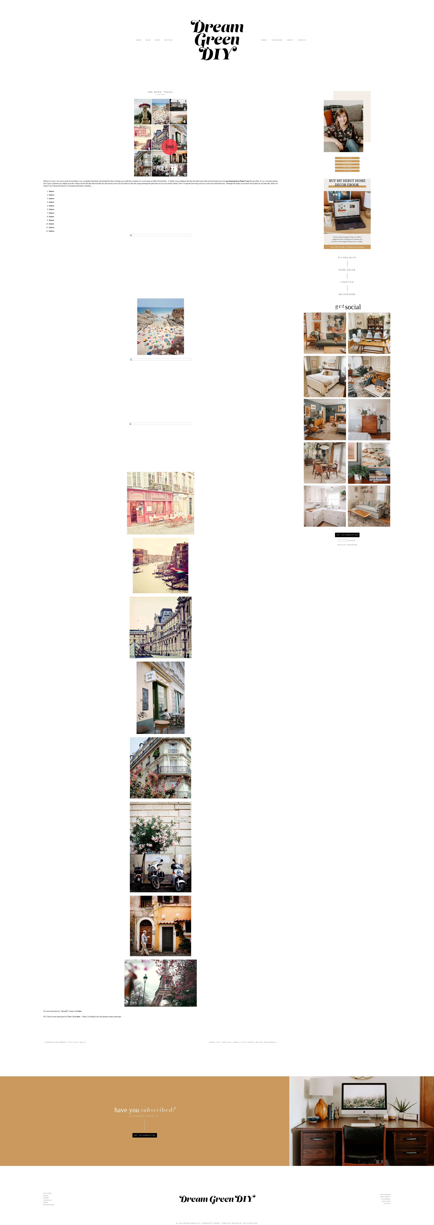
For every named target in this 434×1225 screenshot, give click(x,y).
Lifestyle (347, 282)
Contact (302, 40)
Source (51, 191)
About (290, 40)
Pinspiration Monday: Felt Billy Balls (65, 1042)
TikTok (387, 1203)
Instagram (385, 1194)
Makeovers (277, 40)
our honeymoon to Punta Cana (237, 181)
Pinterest (385, 1196)
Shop (157, 40)
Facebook (386, 1199)
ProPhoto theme (211, 1223)
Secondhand (347, 294)
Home (138, 40)
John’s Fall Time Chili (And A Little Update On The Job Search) (242, 1042)
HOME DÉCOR (347, 270)
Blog (148, 40)
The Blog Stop (250, 1223)
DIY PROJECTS (347, 258)
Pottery (168, 40)
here (79, 1011)
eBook (264, 40)
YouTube (386, 1201)
